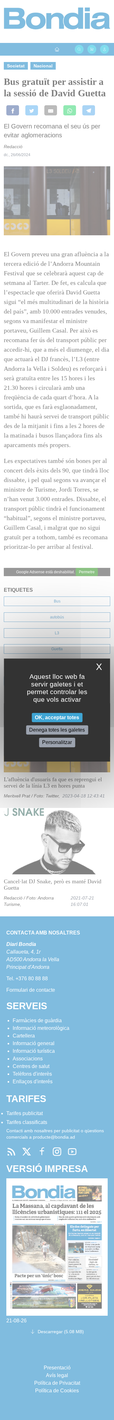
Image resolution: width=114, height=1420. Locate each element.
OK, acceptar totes (57, 717)
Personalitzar (57, 742)
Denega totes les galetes (57, 730)
